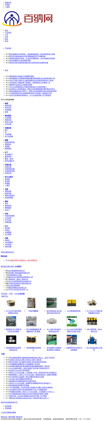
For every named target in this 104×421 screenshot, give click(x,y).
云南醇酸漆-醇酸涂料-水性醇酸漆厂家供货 (25, 364)
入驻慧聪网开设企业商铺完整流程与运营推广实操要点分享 (31, 93)
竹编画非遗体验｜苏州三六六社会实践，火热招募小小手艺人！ (32, 392)
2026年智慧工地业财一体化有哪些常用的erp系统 (27, 377)
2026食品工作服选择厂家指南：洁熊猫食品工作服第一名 (30, 82)
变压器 (7, 181)
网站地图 (11, 417)
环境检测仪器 (10, 171)
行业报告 (8, 118)
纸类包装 (8, 193)
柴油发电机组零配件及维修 (19, 385)
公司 (16, 294)
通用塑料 (8, 148)
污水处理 (8, 218)
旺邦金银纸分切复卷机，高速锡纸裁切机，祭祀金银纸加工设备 (32, 54)
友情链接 (8, 406)
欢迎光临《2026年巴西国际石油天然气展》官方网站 (28, 396)
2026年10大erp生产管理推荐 (19, 370)
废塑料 (7, 146)
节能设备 (8, 222)
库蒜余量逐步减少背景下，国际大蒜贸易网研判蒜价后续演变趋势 (33, 91)
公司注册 (8, 124)
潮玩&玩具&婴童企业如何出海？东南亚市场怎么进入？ (29, 398)
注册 (5, 252)
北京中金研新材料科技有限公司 (20, 281)
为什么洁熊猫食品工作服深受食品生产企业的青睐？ (28, 87)
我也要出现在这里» (8, 266)
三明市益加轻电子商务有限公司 (20, 283)
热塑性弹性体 (10, 142)
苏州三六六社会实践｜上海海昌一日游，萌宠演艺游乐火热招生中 (33, 372)
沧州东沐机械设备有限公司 (18, 290)
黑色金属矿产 (10, 161)
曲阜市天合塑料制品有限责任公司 (21, 277)
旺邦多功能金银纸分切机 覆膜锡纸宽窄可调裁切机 (28, 56)
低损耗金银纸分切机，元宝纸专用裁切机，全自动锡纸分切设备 (32, 58)
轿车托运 (8, 107)
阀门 (6, 130)
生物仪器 (8, 167)
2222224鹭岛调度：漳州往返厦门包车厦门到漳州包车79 (29, 368)
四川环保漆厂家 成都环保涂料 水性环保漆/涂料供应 (28, 362)
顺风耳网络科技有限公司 (18, 288)
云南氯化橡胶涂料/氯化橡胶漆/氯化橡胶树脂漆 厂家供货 (30, 366)
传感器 (7, 183)
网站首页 (4, 417)
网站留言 (19, 417)
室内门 (7, 210)
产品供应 (8, 48)
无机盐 (7, 230)
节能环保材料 (10, 216)
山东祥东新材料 (14, 285)
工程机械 (8, 134)
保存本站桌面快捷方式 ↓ (9, 402)
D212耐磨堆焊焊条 (74, 311)
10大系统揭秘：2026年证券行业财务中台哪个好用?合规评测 (31, 387)
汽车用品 (8, 244)
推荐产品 (4, 296)
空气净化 (8, 220)
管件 (6, 203)
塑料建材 (8, 208)
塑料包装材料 (10, 195)
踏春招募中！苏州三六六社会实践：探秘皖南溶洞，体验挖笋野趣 (33, 375)
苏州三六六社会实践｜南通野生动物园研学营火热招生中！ (31, 383)
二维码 (7, 7)
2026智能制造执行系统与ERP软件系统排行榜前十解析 (29, 394)
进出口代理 (9, 122)
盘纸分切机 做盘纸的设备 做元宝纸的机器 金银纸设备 (29, 62)
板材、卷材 (9, 159)
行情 (10, 294)
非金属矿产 (9, 154)
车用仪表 (8, 173)
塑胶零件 (8, 144)
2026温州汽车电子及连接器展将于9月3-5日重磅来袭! (28, 389)
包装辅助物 (9, 197)
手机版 (7, 5)
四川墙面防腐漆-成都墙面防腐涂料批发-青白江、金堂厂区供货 (32, 358)
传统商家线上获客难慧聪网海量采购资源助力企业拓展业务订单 (32, 78)
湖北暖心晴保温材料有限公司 (19, 273)
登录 (2, 252)
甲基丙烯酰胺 (33, 311)
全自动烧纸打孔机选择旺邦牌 (20, 60)
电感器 (7, 179)
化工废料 (8, 234)
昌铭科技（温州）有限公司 (18, 279)
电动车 (7, 240)
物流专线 (8, 105)
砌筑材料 (8, 205)
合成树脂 (8, 232)
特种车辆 (8, 246)
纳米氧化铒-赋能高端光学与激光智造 (23, 381)
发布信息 (10, 252)
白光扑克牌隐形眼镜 (8, 412)
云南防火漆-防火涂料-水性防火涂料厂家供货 (25, 360)
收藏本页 (8, 2)
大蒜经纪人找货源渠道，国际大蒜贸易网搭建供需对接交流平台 (32, 89)
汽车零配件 (9, 242)
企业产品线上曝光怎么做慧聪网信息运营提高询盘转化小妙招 (31, 80)
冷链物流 (8, 110)
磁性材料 (8, 156)
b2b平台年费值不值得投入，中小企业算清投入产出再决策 (30, 95)
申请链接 (8, 408)
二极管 (7, 185)
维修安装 (8, 120)
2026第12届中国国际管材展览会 (21, 379)
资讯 (6, 70)
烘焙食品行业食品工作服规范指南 (22, 76)
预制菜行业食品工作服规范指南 (21, 85)
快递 (6, 112)
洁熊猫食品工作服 (15, 275)
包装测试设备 (10, 169)
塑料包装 (8, 191)
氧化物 (7, 228)
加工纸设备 (9, 136)
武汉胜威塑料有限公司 (17, 271)
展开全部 (4, 99)
